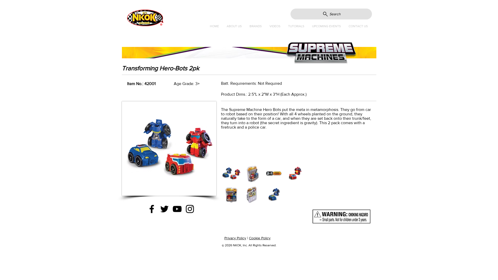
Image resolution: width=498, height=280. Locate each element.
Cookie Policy (260, 238)
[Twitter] (164, 209)
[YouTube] (177, 209)
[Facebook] (151, 209)
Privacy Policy (235, 238)
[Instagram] (189, 209)
